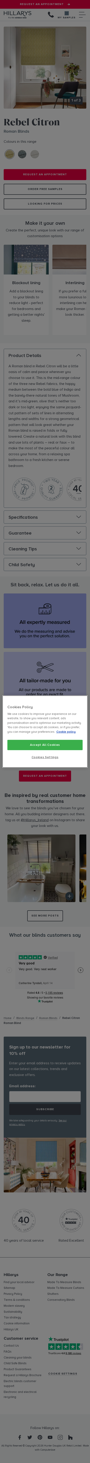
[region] (45, 731)
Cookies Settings (45, 757)
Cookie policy (66, 732)
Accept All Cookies (45, 745)
